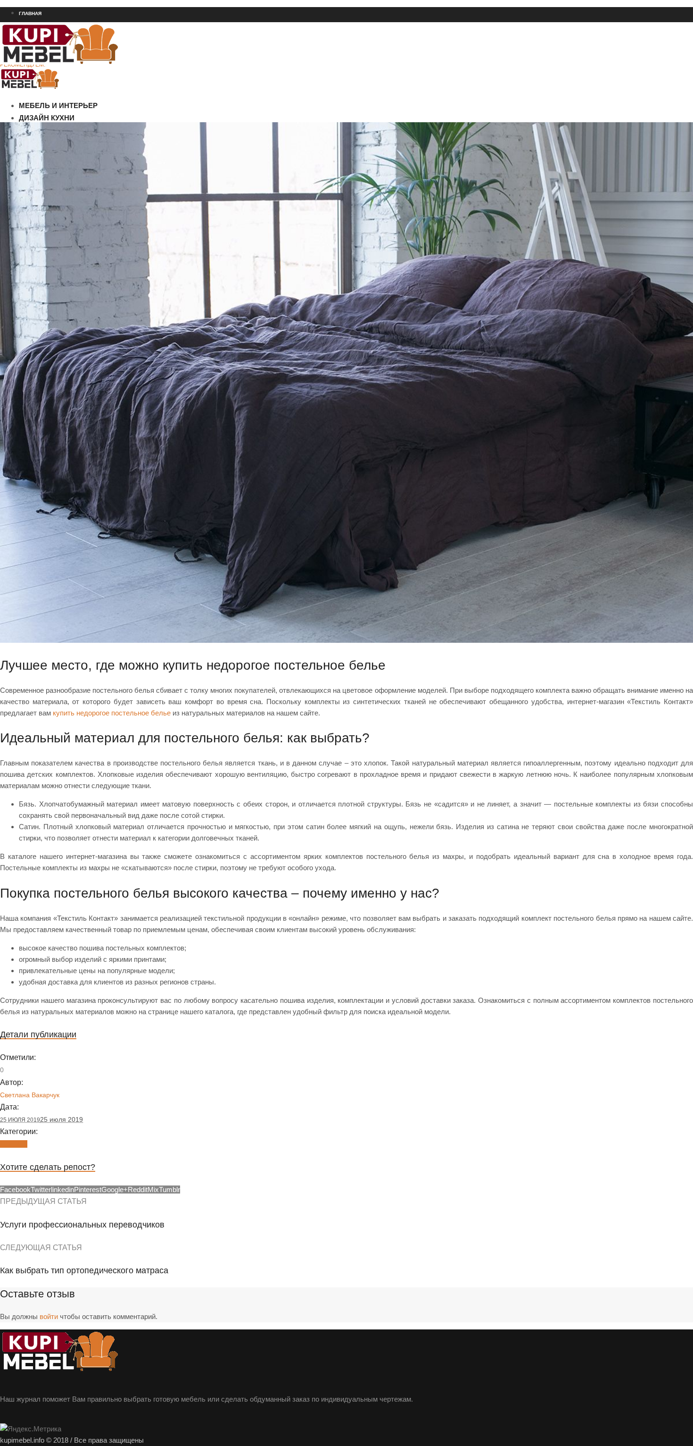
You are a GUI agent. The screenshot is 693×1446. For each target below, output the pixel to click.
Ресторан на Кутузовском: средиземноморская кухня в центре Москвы (94, 81)
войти (49, 1316)
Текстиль (13, 1144)
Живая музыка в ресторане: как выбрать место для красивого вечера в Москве (105, 115)
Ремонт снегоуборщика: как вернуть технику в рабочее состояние (88, 98)
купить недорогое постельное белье (112, 713)
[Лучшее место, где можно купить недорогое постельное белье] (346, 640)
